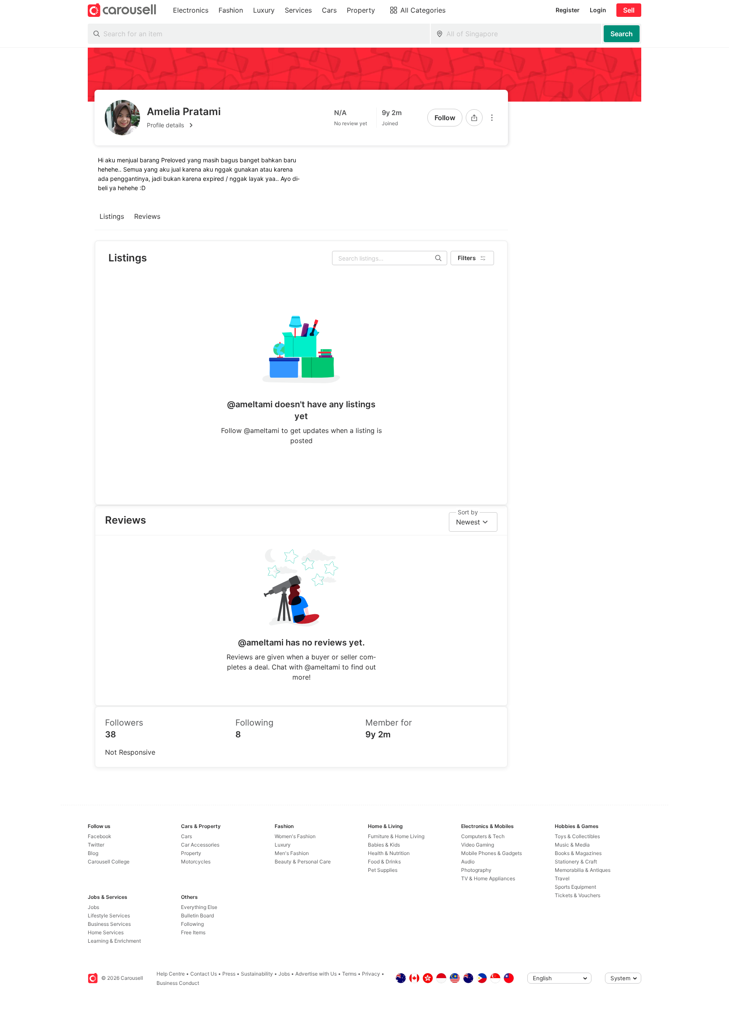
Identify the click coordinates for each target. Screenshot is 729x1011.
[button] (184, 125)
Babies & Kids (384, 845)
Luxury (283, 845)
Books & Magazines (578, 853)
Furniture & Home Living (396, 836)
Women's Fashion (295, 836)
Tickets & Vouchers (577, 895)
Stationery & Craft (576, 861)
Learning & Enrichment (114, 941)
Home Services (106, 932)
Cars (186, 836)
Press (228, 974)
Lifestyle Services (109, 915)
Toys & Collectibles (577, 836)
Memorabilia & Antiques (582, 870)
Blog (93, 853)
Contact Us (203, 974)
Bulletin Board (197, 915)
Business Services (109, 924)
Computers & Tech (483, 836)
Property (191, 853)
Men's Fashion (292, 853)
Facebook (99, 836)
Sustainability (257, 974)
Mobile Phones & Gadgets (491, 853)
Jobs (93, 907)
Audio (468, 861)
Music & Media (572, 845)
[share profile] (474, 117)
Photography (476, 870)
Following (192, 924)
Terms (349, 974)
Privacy (371, 974)
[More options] (492, 118)
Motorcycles (196, 861)
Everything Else (199, 907)
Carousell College (109, 861)
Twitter (96, 845)
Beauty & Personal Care (303, 861)
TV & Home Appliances (488, 878)
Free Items (193, 932)
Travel (562, 878)
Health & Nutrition (389, 853)
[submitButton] (622, 33)
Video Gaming (477, 845)
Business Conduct (178, 983)
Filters (467, 257)
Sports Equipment (575, 887)
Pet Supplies (382, 870)
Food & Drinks (384, 861)
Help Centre (171, 974)
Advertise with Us (316, 974)
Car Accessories (200, 845)
